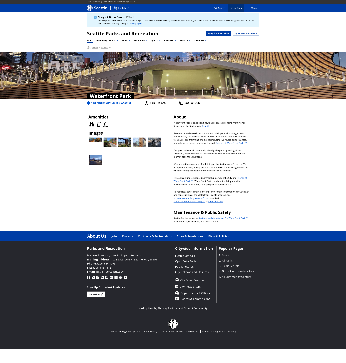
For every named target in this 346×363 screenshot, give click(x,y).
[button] (258, 2)
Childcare (168, 40)
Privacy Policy (150, 331)
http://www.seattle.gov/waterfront (191, 198)
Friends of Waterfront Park (229, 143)
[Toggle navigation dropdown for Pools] (129, 40)
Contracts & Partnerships (155, 236)
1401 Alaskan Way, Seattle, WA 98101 (111, 102)
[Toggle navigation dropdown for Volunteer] (205, 40)
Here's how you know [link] (126, 2)
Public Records (184, 266)
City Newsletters (190, 286)
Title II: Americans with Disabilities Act (179, 331)
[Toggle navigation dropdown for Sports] (159, 40)
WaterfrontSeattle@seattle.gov (189, 201)
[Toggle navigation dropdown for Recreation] (146, 40)
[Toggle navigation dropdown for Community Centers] (117, 40)
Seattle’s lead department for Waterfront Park (222, 218)
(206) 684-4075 (106, 263)
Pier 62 (205, 126)
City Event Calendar (192, 280)
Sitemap (232, 331)
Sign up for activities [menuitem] (244, 33)
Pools (124, 40)
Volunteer (199, 40)
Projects (127, 236)
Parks (90, 40)
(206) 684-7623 (192, 102)
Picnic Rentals (230, 266)
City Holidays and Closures (192, 272)
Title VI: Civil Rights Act (213, 331)
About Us (96, 236)
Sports (154, 40)
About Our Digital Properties (125, 331)
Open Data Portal (186, 261)
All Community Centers (236, 277)
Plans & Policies (218, 236)
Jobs (114, 236)
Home (95, 47)
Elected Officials (185, 256)
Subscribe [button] (94, 294)
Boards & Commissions (195, 299)
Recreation (139, 40)
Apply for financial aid (218, 33)
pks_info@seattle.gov (110, 271)
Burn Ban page (133, 23)
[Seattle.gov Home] (88, 47)
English (122, 7)
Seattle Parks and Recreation (122, 33)
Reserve (184, 40)
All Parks (104, 47)
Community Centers (105, 40)
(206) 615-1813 (102, 267)
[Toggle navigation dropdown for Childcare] (175, 40)
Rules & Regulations (190, 236)
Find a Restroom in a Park (238, 271)
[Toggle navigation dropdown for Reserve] (189, 40)
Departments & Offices (195, 293)
